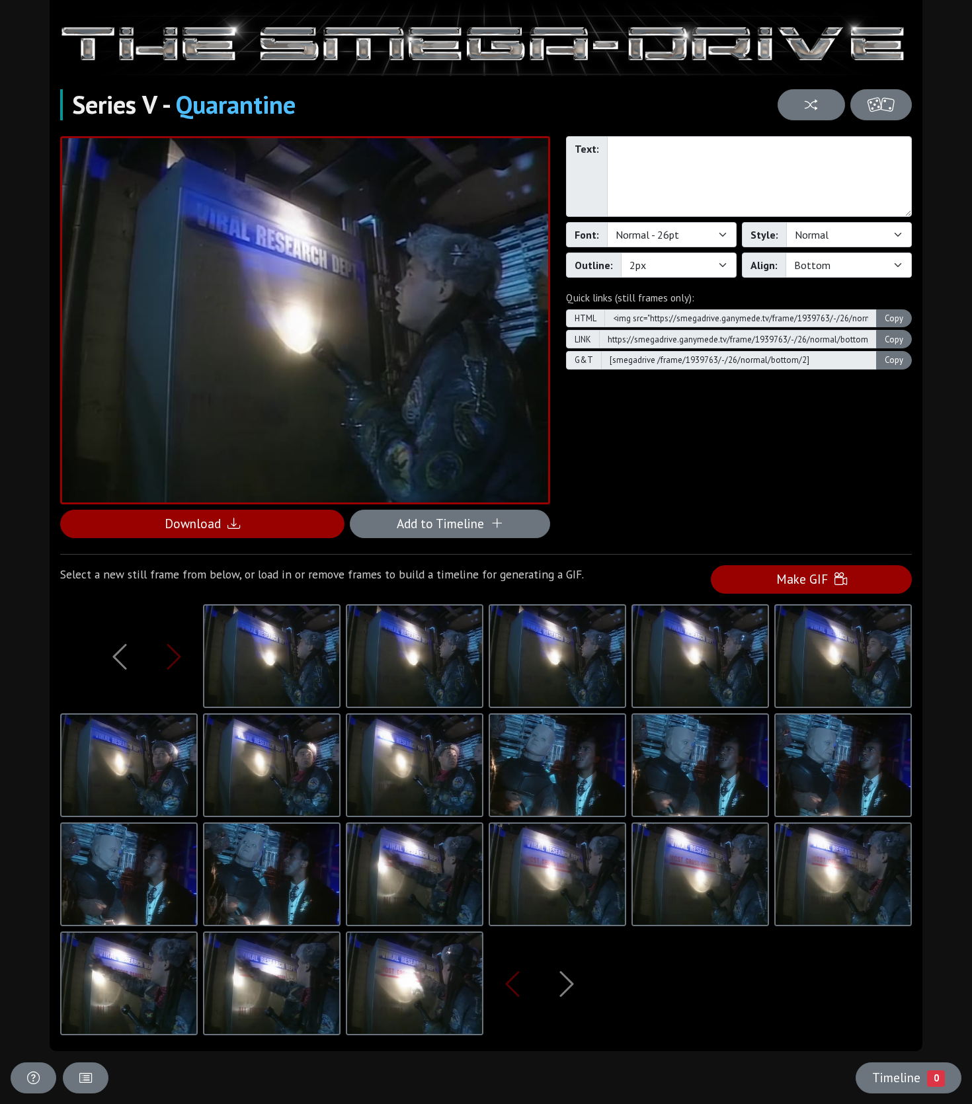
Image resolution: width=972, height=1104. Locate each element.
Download (196, 523)
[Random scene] (811, 104)
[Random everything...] (881, 104)
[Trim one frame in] (173, 656)
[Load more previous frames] (119, 656)
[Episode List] (85, 1077)
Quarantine (236, 104)
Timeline (905, 1077)
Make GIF (805, 579)
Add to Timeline (444, 523)
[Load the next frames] (566, 983)
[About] (33, 1077)
